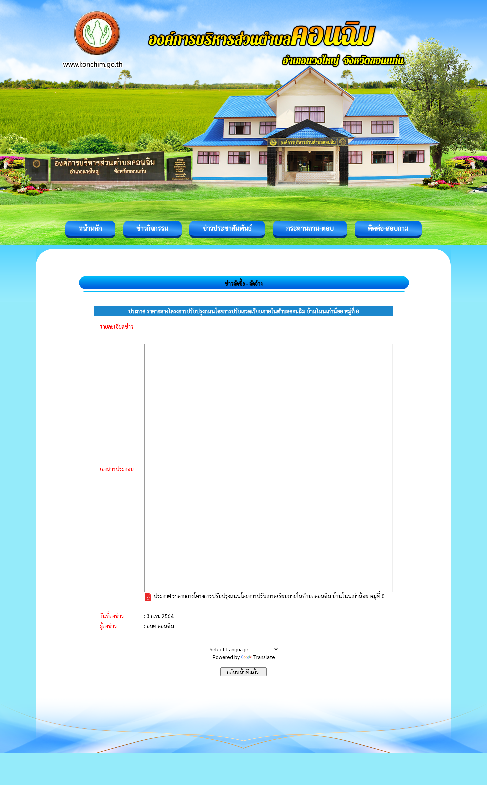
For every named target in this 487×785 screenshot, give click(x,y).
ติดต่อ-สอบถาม (388, 228)
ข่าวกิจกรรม (152, 228)
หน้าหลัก (90, 228)
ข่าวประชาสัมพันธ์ (227, 228)
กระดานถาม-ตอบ (310, 228)
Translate (264, 656)
